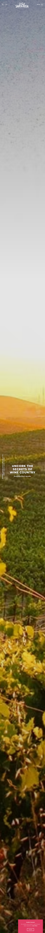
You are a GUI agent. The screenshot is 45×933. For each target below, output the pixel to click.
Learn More (34, 925)
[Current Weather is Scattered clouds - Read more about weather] (6, 4)
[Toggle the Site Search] (3, 4)
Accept (30, 929)
